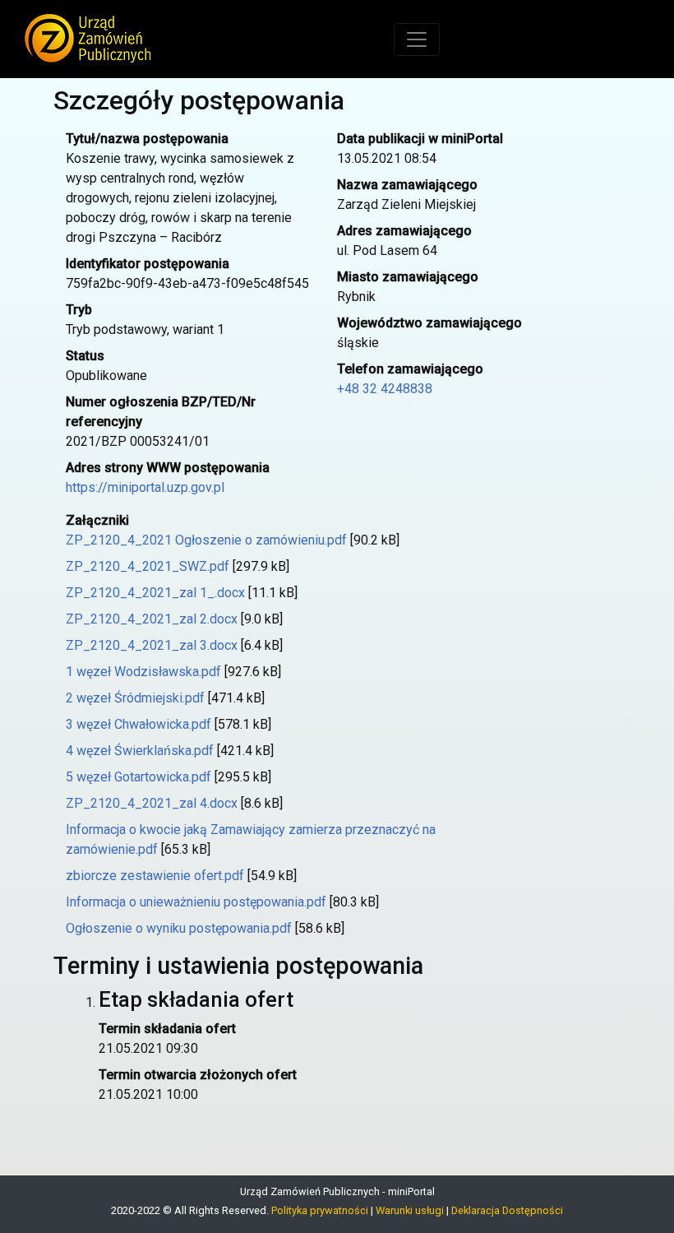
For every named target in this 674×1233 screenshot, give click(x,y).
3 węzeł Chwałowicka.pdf (138, 724)
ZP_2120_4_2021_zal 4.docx (152, 803)
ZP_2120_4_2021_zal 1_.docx (155, 592)
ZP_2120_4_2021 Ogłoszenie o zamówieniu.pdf (206, 540)
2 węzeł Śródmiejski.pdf (135, 698)
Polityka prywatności (319, 1210)
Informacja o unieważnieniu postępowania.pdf (196, 902)
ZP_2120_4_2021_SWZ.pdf (147, 566)
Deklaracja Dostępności (507, 1210)
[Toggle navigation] (417, 39)
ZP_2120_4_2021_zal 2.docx (152, 619)
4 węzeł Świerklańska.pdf (140, 750)
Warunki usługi (410, 1210)
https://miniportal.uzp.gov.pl (145, 487)
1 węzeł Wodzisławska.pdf (143, 671)
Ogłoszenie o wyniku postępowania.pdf (179, 928)
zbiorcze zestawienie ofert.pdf (155, 875)
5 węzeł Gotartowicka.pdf (138, 777)
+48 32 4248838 (384, 388)
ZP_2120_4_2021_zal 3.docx (152, 645)
